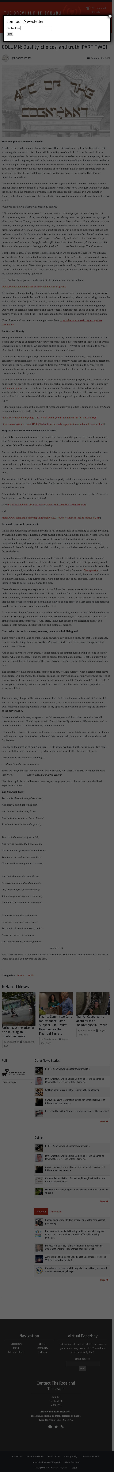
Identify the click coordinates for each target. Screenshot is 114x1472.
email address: (13, 28)
